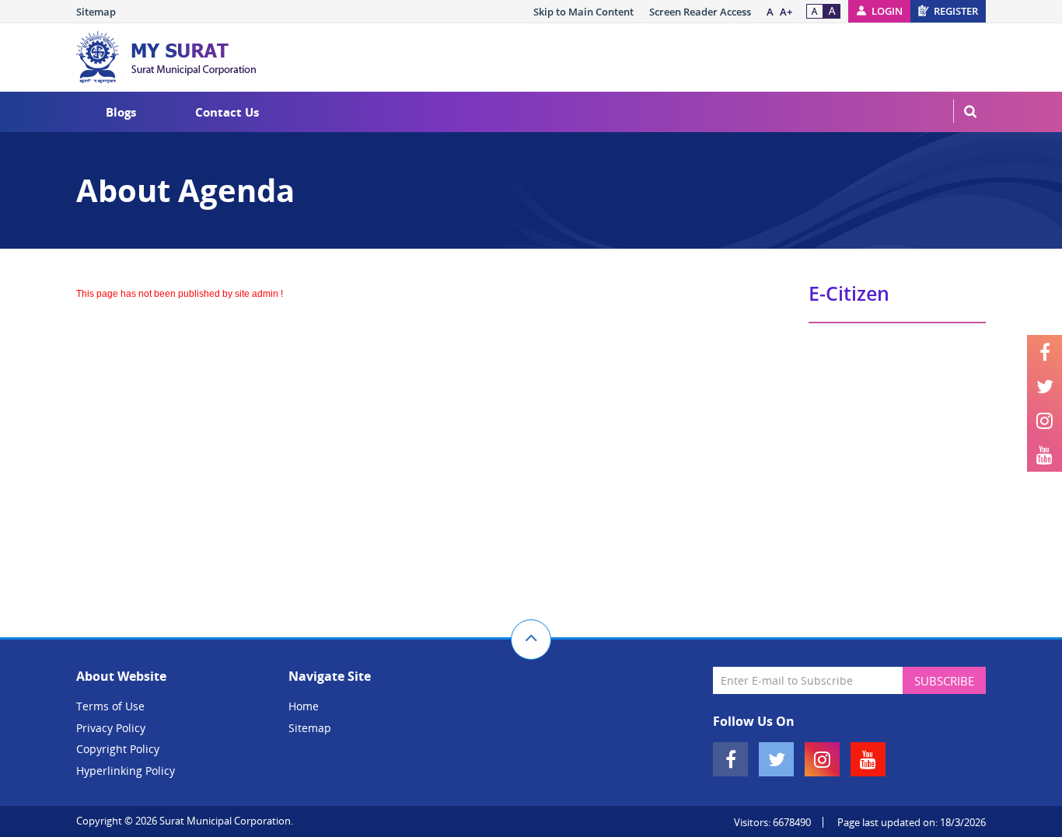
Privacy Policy (110, 727)
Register (956, 11)
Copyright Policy (117, 748)
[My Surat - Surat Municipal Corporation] (170, 57)
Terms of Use (110, 706)
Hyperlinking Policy (125, 770)
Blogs (121, 112)
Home (303, 706)
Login (887, 11)
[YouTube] (1044, 455)
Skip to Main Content (583, 12)
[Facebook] (1044, 352)
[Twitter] (1044, 386)
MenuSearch (970, 111)
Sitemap (96, 12)
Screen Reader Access (700, 12)
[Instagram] (1044, 420)
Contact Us (227, 112)
